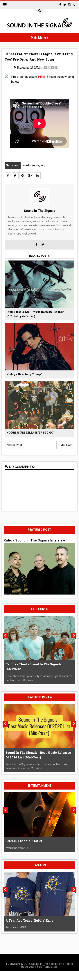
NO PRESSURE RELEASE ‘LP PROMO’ (30, 432)
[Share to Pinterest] (56, 67)
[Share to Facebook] (52, 67)
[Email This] (42, 67)
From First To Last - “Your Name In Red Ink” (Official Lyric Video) (35, 314)
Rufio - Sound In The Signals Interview (34, 540)
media (27, 165)
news (35, 165)
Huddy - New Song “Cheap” (24, 374)
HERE (41, 76)
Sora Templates (47, 966)
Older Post (65, 445)
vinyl (43, 165)
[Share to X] (49, 67)
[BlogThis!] (45, 67)
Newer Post (14, 445)
